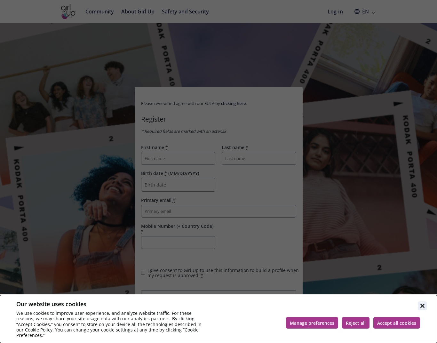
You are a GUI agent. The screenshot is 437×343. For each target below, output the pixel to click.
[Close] (422, 305)
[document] (218, 319)
